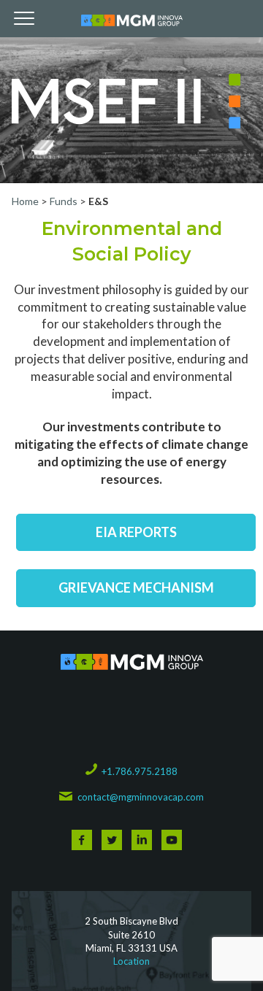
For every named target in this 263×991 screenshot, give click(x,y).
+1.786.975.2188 (140, 771)
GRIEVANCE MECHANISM (136, 587)
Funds (63, 201)
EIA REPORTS (136, 532)
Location (131, 961)
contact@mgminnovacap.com (140, 797)
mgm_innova (132, 20)
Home (26, 201)
